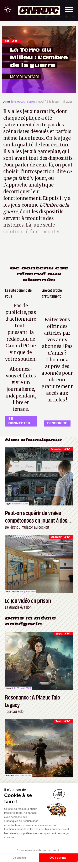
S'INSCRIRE (57, 423)
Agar (7, 101)
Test (6, 40)
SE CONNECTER (19, 420)
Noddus (10, 775)
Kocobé (9, 688)
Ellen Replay (12, 591)
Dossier (56, 449)
